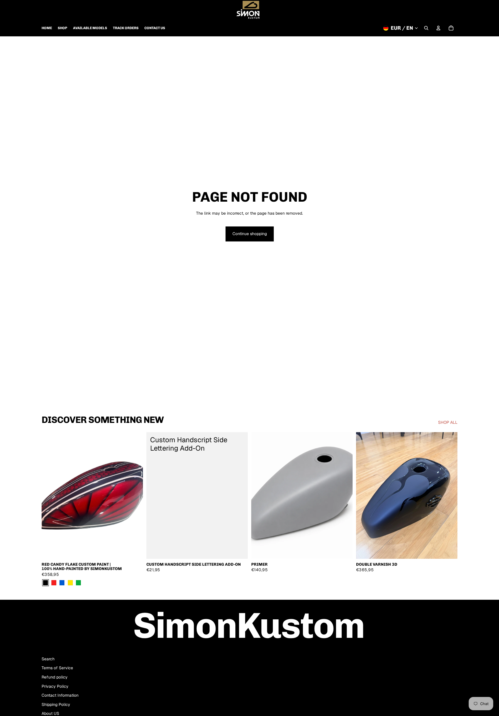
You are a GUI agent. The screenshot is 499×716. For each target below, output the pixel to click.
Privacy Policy (55, 686)
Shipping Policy (56, 704)
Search (48, 658)
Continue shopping (249, 233)
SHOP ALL (447, 422)
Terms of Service (57, 667)
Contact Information (60, 695)
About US (50, 713)
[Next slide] (134, 495)
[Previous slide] (50, 495)
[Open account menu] (438, 28)
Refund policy (55, 677)
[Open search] (426, 28)
